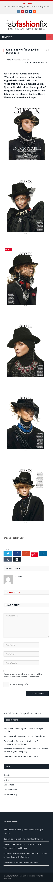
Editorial (28, 62)
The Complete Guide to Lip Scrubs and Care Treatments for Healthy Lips (22, 742)
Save (35, 554)
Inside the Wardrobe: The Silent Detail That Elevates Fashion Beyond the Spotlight (26, 750)
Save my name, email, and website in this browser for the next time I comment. (23, 675)
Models (45, 62)
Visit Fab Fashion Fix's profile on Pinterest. (23, 713)
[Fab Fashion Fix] (26, 25)
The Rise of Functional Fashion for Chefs (21, 756)
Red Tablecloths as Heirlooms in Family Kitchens (24, 736)
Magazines (37, 62)
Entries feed (9, 784)
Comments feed (10, 789)
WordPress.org (10, 794)
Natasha (9, 60)
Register (7, 775)
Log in (6, 780)
